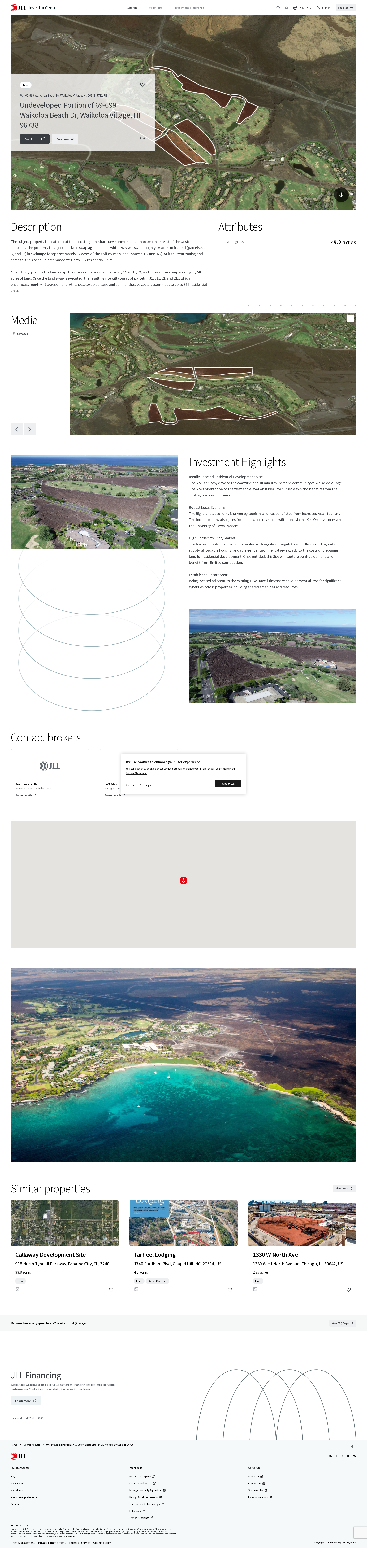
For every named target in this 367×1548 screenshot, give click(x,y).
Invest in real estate (140, 1483)
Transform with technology (144, 1504)
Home (14, 1444)
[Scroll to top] (352, 1446)
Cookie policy (102, 1543)
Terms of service (79, 1543)
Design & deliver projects (143, 1497)
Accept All (228, 783)
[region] (183, 774)
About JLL (253, 1476)
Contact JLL (254, 1483)
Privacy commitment (52, 1543)
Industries (135, 1511)
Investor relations (258, 1497)
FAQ (13, 1476)
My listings (17, 1490)
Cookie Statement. (136, 773)
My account (17, 1483)
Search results (32, 1444)
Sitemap (15, 1504)
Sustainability (256, 1490)
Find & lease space (140, 1476)
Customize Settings (138, 785)
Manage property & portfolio (145, 1490)
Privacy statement (23, 1543)
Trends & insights (139, 1518)
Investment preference (24, 1497)
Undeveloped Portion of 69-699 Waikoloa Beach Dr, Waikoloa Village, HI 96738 (90, 1444)
